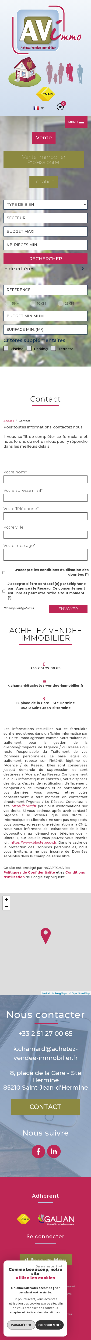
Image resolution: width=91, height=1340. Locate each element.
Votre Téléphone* (21, 508)
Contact (45, 1107)
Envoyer (68, 608)
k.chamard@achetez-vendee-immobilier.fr (45, 685)
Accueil (9, 421)
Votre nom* (15, 472)
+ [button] (6, 899)
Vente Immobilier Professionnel (44, 159)
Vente (44, 137)
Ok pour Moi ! (49, 1325)
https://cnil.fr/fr (23, 806)
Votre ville (14, 527)
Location (44, 182)
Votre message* (19, 545)
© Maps (59, 993)
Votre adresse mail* (23, 490)
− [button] (6, 906)
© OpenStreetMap (79, 993)
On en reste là (46, 1266)
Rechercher (45, 259)
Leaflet (46, 993)
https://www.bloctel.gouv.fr (33, 842)
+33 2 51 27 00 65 (45, 1033)
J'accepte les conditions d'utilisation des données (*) (52, 572)
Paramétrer (21, 1325)
